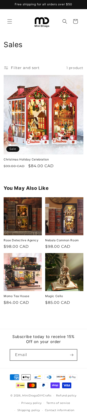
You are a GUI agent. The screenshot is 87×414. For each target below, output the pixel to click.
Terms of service (58, 403)
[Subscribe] (71, 355)
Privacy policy (31, 403)
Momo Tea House (16, 296)
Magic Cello (54, 296)
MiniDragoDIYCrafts (36, 395)
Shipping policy (28, 410)
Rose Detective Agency (21, 240)
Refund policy (66, 395)
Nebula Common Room (62, 240)
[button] (9, 21)
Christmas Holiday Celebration (26, 159)
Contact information (59, 410)
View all (43, 316)
